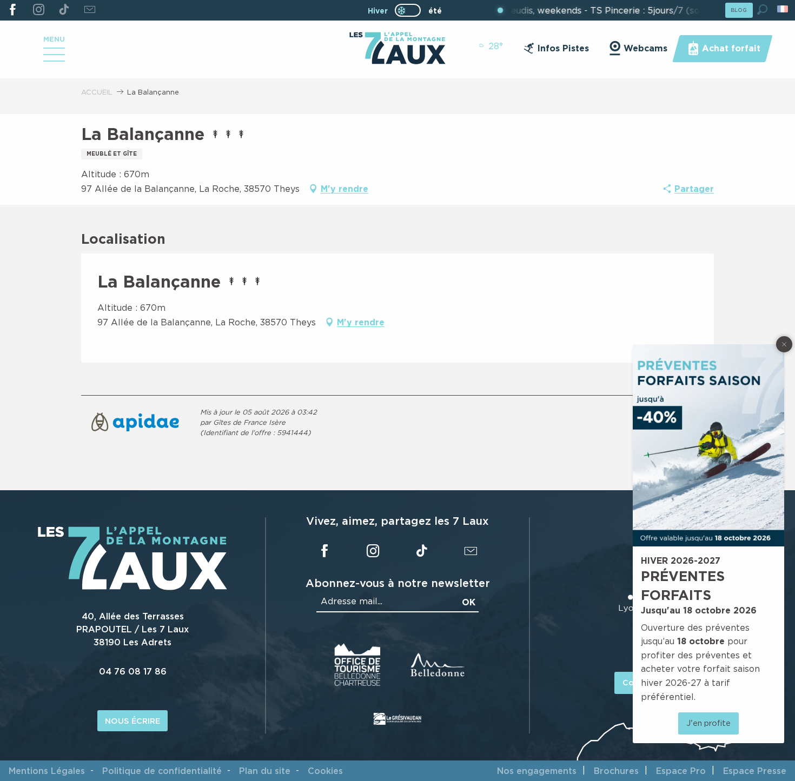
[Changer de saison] (411, 10)
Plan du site (264, 771)
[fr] (783, 9)
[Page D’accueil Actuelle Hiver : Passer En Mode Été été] (408, 10)
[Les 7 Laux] (132, 587)
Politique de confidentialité (162, 771)
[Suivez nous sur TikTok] (64, 10)
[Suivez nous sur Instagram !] (38, 10)
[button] (762, 9)
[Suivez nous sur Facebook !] (12, 10)
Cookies (325, 771)
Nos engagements (537, 771)
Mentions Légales (47, 771)
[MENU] (54, 58)
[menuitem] (397, 49)
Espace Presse (754, 771)
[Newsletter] (89, 10)
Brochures (616, 771)
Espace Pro (681, 771)
